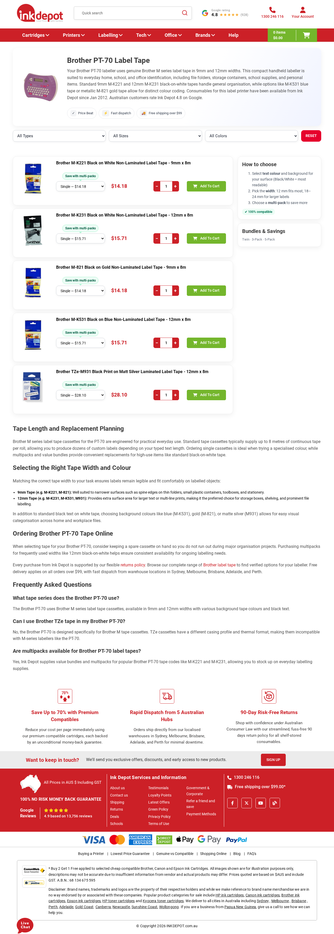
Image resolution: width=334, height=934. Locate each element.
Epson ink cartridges (84, 901)
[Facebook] (232, 803)
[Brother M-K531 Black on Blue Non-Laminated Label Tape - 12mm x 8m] (33, 335)
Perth (53, 907)
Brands (202, 35)
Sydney (263, 901)
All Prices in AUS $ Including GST (73, 782)
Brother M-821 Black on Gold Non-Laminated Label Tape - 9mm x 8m (121, 267)
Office (171, 35)
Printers (71, 35)
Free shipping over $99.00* (259, 786)
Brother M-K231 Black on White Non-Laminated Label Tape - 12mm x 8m (124, 215)
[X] (247, 803)
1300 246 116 (246, 777)
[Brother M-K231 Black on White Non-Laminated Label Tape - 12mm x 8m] (33, 230)
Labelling (108, 35)
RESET (311, 136)
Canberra (103, 907)
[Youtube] (261, 803)
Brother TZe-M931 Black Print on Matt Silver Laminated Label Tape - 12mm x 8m (132, 371)
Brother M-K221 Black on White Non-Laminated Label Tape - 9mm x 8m (123, 162)
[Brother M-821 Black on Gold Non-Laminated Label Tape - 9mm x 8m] (33, 282)
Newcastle (121, 907)
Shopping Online (213, 854)
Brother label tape (219, 564)
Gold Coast (84, 907)
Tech (141, 35)
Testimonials (158, 788)
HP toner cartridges (118, 901)
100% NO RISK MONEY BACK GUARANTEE (61, 799)
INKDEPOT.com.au (182, 926)
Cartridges (33, 35)
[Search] (185, 13)
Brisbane (298, 901)
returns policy (133, 564)
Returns (116, 809)
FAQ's (251, 854)
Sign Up (273, 760)
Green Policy (158, 809)
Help (233, 35)
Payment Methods (201, 814)
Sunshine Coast (144, 907)
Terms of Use (158, 824)
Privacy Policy (159, 817)
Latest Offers (159, 802)
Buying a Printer (91, 854)
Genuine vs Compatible (174, 854)
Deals (114, 817)
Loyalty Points (159, 795)
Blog (237, 854)
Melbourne (280, 901)
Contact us (119, 795)
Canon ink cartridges (263, 895)
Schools (116, 824)
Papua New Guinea (240, 907)
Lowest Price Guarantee (130, 854)
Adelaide (66, 907)
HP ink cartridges (230, 895)
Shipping (117, 802)
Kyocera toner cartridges (163, 901)
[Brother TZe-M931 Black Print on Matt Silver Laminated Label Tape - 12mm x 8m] (33, 387)
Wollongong (169, 907)
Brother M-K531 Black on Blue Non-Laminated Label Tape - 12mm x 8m (123, 319)
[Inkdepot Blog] (275, 803)
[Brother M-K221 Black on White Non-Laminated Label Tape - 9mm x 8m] (33, 178)
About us (117, 788)
